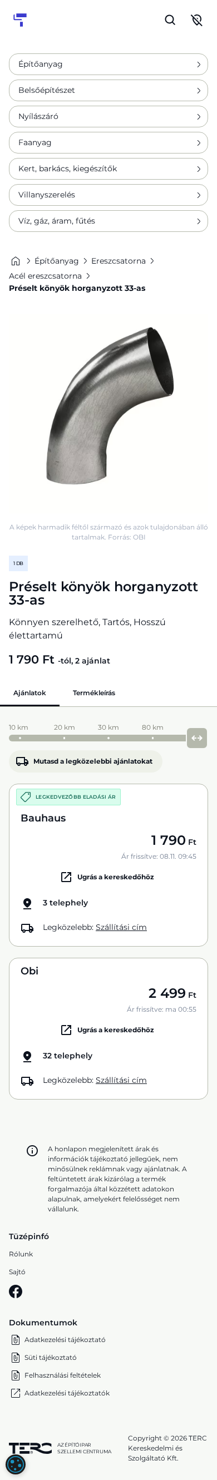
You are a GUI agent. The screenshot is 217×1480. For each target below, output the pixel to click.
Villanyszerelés (46, 195)
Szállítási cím (121, 927)
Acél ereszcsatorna (45, 276)
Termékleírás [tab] (94, 693)
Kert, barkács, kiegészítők (67, 169)
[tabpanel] (108, 909)
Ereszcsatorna (118, 261)
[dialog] (16, 1464)
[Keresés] (170, 20)
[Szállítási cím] (197, 20)
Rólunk (21, 1254)
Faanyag (35, 142)
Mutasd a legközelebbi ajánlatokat (92, 761)
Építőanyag (40, 64)
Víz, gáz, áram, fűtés (56, 221)
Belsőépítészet (46, 90)
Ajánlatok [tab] (29, 693)
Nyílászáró (38, 116)
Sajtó (17, 1272)
